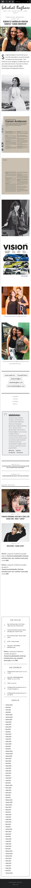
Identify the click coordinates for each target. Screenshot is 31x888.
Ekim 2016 (8, 782)
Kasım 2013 (8, 846)
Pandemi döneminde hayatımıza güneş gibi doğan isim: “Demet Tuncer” (15, 517)
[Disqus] (16, 595)
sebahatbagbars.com (16, 382)
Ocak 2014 (8, 841)
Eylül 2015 (8, 797)
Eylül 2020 (8, 712)
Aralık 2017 (8, 770)
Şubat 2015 (8, 814)
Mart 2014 (8, 836)
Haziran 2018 (9, 756)
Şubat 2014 (8, 838)
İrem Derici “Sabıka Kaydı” (15, 546)
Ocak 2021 (8, 709)
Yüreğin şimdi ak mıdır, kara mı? (14, 671)
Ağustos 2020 (9, 714)
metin (14, 683)
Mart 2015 (8, 812)
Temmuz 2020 (9, 717)
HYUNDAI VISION (10, 17)
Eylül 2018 (8, 748)
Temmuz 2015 (9, 802)
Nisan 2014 (8, 834)
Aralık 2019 (8, 724)
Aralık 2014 (8, 819)
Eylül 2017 (8, 775)
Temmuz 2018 (9, 753)
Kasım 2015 (8, 792)
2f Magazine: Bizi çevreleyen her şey (16, 687)
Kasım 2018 (8, 743)
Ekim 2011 (8, 870)
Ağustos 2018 (9, 751)
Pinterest (15, 401)
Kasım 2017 (8, 773)
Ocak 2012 (8, 865)
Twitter (15, 398)
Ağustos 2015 (9, 799)
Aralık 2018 (8, 741)
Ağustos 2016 (9, 785)
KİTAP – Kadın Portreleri (13, 641)
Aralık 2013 (8, 843)
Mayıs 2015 (8, 807)
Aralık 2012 (8, 863)
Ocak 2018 (8, 768)
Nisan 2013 (8, 860)
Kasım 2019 (8, 726)
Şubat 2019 (8, 736)
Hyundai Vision (22, 375)
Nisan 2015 (8, 809)
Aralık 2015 (8, 790)
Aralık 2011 (8, 868)
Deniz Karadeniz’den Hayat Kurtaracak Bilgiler (15, 474)
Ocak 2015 (8, 816)
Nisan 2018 (8, 761)
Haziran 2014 (9, 829)
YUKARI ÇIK (15, 884)
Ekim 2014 (8, 824)
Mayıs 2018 (8, 758)
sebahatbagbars (14, 414)
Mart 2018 (8, 763)
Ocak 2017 (8, 780)
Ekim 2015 (8, 795)
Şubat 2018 (8, 765)
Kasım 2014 (8, 821)
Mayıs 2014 (8, 831)
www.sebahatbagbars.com (16, 386)
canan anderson (10, 375)
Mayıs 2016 (8, 787)
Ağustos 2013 (9, 851)
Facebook (15, 396)
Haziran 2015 (9, 804)
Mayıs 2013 (8, 858)
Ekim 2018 (8, 746)
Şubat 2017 (8, 778)
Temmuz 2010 (9, 873)
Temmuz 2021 (9, 704)
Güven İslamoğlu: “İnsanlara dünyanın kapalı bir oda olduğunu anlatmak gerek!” (15, 466)
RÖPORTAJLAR (20, 17)
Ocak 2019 (8, 739)
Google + (15, 403)
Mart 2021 (8, 707)
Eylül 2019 (8, 731)
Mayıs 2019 (8, 734)
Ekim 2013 (8, 848)
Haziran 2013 (9, 855)
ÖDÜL (8, 683)
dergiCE (10, 694)
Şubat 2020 (8, 722)
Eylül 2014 (8, 826)
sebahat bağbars (16, 379)
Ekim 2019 (8, 729)
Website (11, 450)
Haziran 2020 (9, 719)
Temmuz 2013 (9, 853)
